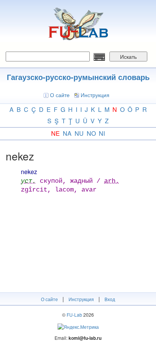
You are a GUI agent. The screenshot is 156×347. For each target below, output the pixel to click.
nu (79, 133)
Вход (110, 299)
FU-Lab (74, 314)
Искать (128, 56)
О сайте (60, 95)
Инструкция (95, 95)
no (91, 133)
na (67, 133)
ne (55, 133)
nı (102, 133)
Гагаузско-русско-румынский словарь (78, 76)
